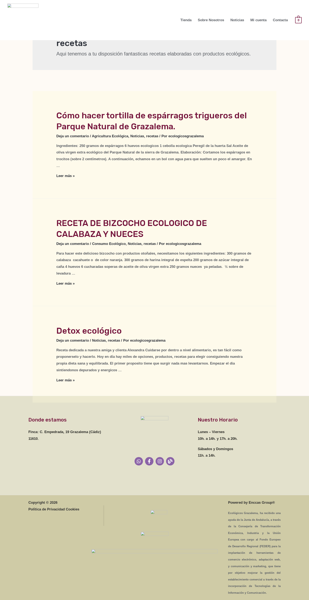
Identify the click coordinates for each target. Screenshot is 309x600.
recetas (152, 136)
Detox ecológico (89, 331)
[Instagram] (160, 461)
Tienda (185, 20)
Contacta (280, 20)
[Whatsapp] (139, 461)
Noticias (237, 20)
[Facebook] (149, 461)
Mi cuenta (258, 20)
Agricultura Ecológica (110, 136)
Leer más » (65, 176)
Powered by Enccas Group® (251, 503)
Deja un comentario (72, 136)
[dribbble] (170, 461)
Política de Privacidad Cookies (53, 509)
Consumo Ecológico (109, 244)
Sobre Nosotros (211, 20)
